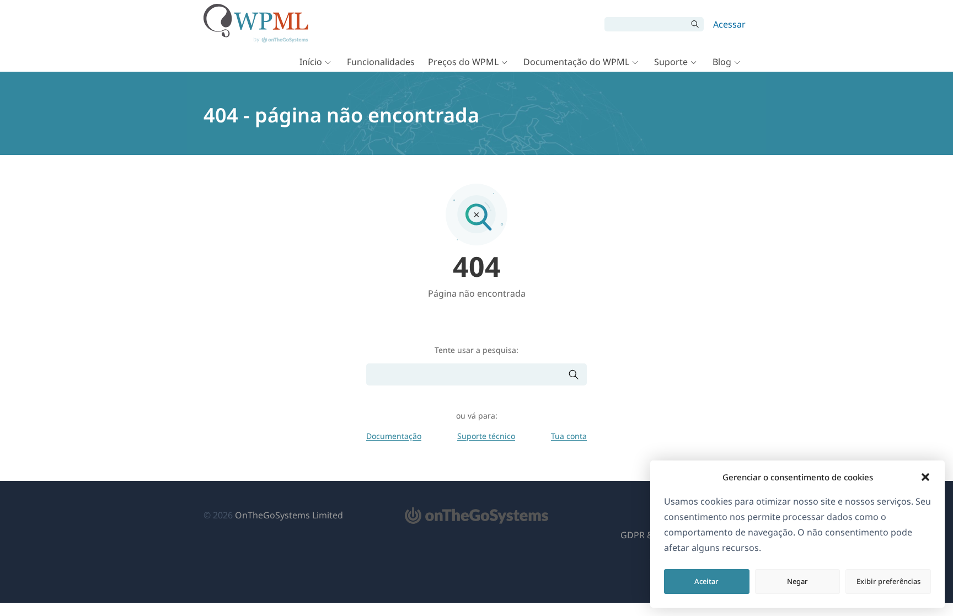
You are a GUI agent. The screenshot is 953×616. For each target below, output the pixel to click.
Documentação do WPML (576, 62)
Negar (797, 581)
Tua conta (569, 436)
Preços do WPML (463, 62)
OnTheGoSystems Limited (289, 515)
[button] (925, 477)
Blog (722, 62)
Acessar (729, 24)
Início (310, 62)
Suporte (671, 62)
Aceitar (706, 581)
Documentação (393, 436)
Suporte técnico (486, 436)
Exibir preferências (888, 581)
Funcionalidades (381, 62)
